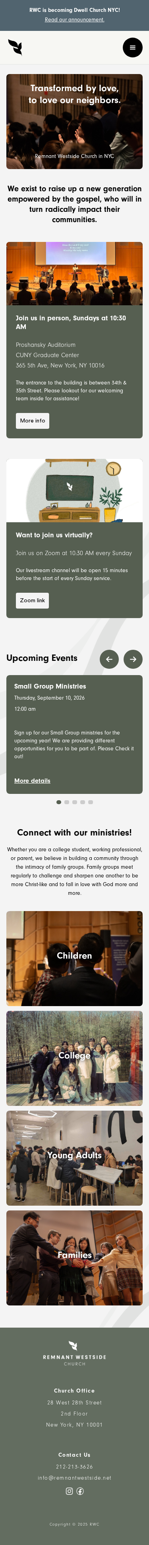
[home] (15, 47)
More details (32, 781)
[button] (133, 47)
